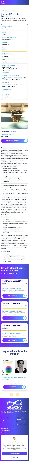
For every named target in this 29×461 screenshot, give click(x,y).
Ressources (4, 432)
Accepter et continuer (14, 453)
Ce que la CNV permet (21, 424)
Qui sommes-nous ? (6, 430)
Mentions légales (5, 418)
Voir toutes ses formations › (9, 273)
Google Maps (5, 72)
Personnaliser (14, 457)
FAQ (2, 422)
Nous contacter (4, 428)
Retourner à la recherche (9, 11)
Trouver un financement (21, 421)
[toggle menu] (26, 2)
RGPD (2, 420)
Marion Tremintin (7, 20)
